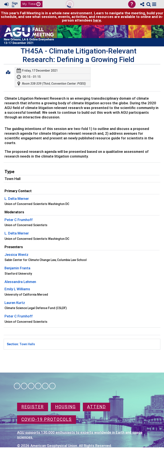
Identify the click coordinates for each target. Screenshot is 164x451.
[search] (148, 4)
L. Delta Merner (16, 198)
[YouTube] (52, 386)
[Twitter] (45, 386)
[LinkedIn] (31, 386)
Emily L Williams (17, 289)
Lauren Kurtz (14, 303)
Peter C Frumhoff (18, 220)
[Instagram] (24, 386)
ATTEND (96, 406)
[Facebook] (17, 386)
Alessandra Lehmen (20, 282)
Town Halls (21, 344)
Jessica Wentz (16, 254)
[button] (154, 4)
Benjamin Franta (17, 268)
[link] (148, 4)
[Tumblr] (38, 386)
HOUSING (65, 406)
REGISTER (32, 406)
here (97, 20)
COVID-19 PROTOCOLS (46, 419)
